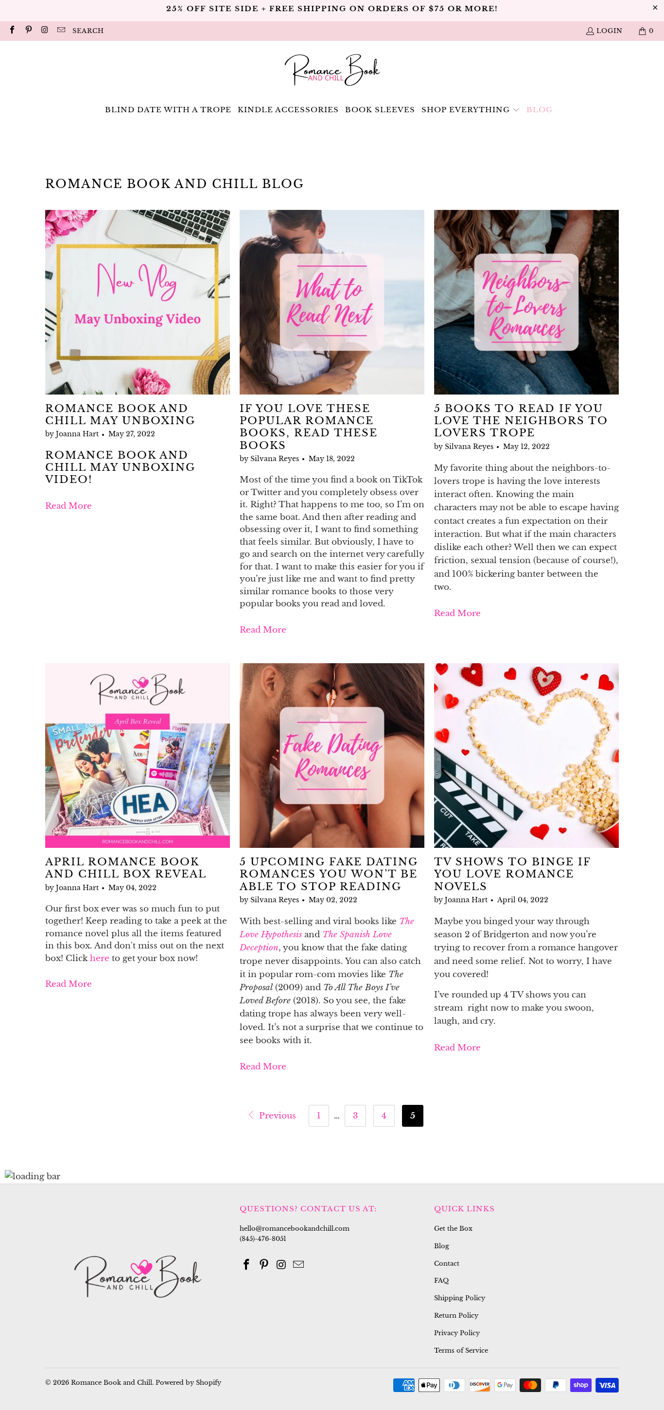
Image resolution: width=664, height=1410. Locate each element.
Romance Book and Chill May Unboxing (120, 414)
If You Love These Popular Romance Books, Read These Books (309, 427)
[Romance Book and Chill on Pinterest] (27, 31)
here (99, 958)
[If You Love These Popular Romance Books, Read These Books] (332, 302)
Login (609, 31)
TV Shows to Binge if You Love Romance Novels (512, 874)
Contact (446, 1263)
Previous (276, 1116)
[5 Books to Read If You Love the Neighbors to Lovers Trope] (526, 302)
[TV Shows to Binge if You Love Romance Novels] (526, 755)
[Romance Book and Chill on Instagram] (44, 31)
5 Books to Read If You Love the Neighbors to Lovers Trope (521, 420)
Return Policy (456, 1315)
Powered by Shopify (188, 1382)
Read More (68, 506)
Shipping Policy (459, 1298)
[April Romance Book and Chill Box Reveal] (137, 755)
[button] (470, 110)
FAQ (441, 1280)
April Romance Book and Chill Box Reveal (126, 868)
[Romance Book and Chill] (332, 71)
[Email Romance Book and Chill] (60, 31)
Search (88, 31)
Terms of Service (461, 1350)
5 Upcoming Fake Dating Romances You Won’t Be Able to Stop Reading (329, 874)
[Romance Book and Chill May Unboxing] (137, 302)
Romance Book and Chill (111, 1382)
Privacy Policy (457, 1333)
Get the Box (453, 1228)
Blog (441, 1246)
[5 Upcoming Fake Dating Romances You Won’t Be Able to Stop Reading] (332, 755)
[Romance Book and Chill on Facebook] (11, 31)
